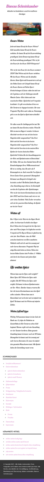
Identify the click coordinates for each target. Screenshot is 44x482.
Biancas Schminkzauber (22, 6)
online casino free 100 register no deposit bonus (21, 448)
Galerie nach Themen (15, 377)
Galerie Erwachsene (14, 374)
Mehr (8, 410)
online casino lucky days (14, 438)
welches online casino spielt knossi (17, 442)
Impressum (10, 425)
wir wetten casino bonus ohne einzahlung (20, 455)
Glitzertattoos (10, 384)
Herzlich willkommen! (13, 363)
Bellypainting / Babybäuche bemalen (18, 391)
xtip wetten (9, 451)
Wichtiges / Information (14, 407)
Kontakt (8, 404)
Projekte (10, 417)
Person (10, 414)
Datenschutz (10, 422)
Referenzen (10, 400)
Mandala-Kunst (11, 397)
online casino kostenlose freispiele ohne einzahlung (23, 445)
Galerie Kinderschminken (16, 371)
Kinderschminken (12, 367)
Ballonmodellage (11, 381)
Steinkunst (9, 394)
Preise (8, 388)
